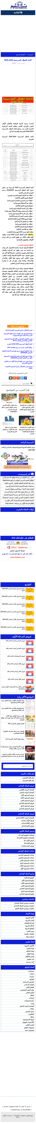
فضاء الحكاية (30, 951)
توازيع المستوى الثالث (27, 883)
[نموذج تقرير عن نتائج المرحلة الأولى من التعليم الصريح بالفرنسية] (9, 420)
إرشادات (31, 998)
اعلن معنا (5, 1106)
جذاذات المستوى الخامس (26, 858)
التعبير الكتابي (30, 1025)
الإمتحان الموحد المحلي (27, 792)
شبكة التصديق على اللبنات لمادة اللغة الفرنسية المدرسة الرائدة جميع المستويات (18, 334)
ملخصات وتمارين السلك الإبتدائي (24, 903)
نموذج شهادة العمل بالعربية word (14, 739)
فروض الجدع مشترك (28, 846)
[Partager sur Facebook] (25, 377)
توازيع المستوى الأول (28, 880)
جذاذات (32, 974)
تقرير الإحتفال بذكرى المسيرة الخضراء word (18, 330)
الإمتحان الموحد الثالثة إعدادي (25, 818)
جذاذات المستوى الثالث (27, 866)
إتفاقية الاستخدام (26, 1109)
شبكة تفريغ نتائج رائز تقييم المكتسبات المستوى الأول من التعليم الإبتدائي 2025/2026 (18, 357)
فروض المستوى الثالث (27, 798)
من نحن (28, 1106)
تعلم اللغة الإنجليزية (28, 778)
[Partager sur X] (22, 377)
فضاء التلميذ (30, 948)
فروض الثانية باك (29, 843)
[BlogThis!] (14, 377)
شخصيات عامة (29, 1030)
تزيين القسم (30, 931)
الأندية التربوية (30, 918)
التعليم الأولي (30, 987)
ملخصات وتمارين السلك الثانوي (24, 908)
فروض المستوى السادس (26, 808)
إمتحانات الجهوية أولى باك (26, 835)
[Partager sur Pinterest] (18, 377)
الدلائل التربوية (29, 926)
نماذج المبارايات (29, 1001)
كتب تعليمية (30, 959)
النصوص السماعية (28, 982)
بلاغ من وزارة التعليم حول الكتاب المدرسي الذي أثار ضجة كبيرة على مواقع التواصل (12, 718)
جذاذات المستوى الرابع (27, 863)
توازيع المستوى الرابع (27, 891)
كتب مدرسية (30, 962)
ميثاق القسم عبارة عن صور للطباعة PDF (19, 347)
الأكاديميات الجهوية (28, 1022)
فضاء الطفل (30, 954)
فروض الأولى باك (29, 840)
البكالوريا (31, 1014)
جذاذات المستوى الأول (27, 868)
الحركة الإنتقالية (29, 923)
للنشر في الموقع (14, 1106)
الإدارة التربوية (29, 920)
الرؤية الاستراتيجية (28, 1019)
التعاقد (32, 995)
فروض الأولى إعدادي (28, 820)
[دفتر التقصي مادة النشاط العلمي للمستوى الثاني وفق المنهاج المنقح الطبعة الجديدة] (26, 398)
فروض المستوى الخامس (26, 803)
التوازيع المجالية (29, 878)
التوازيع (32, 979)
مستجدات (31, 971)
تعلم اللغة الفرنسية (28, 780)
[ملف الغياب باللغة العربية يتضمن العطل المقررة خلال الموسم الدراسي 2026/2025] (9, 398)
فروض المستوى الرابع (27, 806)
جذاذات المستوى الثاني (27, 860)
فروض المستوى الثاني (27, 800)
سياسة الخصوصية (16, 1109)
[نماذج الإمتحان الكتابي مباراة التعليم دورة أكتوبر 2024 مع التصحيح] (30, 703)
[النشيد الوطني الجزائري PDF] (30, 726)
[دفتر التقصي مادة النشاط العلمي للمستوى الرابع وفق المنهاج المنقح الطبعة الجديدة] (26, 420)
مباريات (31, 976)
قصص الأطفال (29, 956)
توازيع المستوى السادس (26, 894)
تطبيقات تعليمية (29, 934)
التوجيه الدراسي (29, 984)
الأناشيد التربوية (29, 946)
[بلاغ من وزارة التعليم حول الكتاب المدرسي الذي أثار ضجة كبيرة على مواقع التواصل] (30, 718)
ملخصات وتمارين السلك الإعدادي (24, 906)
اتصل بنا (22, 1106)
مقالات (32, 1009)
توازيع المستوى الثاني (27, 886)
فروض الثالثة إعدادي (28, 823)
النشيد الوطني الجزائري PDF (16, 723)
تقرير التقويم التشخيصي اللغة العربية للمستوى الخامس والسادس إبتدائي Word (18, 339)
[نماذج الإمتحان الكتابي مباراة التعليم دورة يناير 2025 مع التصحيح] (30, 710)
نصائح (32, 1017)
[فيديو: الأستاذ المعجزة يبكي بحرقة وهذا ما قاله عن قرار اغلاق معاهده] (30, 749)
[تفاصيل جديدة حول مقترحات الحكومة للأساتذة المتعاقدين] (30, 733)
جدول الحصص (29, 1011)
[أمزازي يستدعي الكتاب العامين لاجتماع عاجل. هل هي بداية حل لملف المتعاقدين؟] (30, 756)
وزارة (32, 1003)
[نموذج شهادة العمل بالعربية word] (30, 741)
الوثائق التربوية (25, 383)
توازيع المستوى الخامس (27, 888)
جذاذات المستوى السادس (26, 855)
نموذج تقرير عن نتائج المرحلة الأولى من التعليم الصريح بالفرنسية (10, 429)
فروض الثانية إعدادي (28, 826)
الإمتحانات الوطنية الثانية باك (25, 838)
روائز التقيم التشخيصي (27, 990)
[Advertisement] (18, 34)
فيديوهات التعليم (29, 1027)
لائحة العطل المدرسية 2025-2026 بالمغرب (19, 344)
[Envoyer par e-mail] (10, 377)
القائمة (17, 12)
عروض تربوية (30, 936)
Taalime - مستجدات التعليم (11, 1115)
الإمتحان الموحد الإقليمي (26, 790)
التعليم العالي (30, 992)
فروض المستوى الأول (27, 795)
